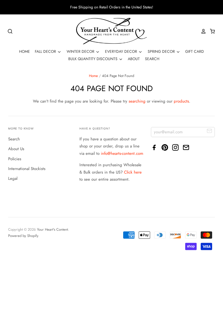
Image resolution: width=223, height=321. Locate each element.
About (134, 58)
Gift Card (194, 51)
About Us (16, 149)
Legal (12, 178)
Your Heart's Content (52, 229)
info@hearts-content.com (122, 153)
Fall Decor (46, 51)
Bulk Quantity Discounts (93, 58)
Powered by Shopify (23, 235)
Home (24, 51)
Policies (14, 159)
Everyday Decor (121, 51)
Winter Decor (81, 51)
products (181, 101)
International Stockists (26, 169)
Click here (133, 172)
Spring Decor (162, 51)
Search (152, 58)
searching (137, 101)
